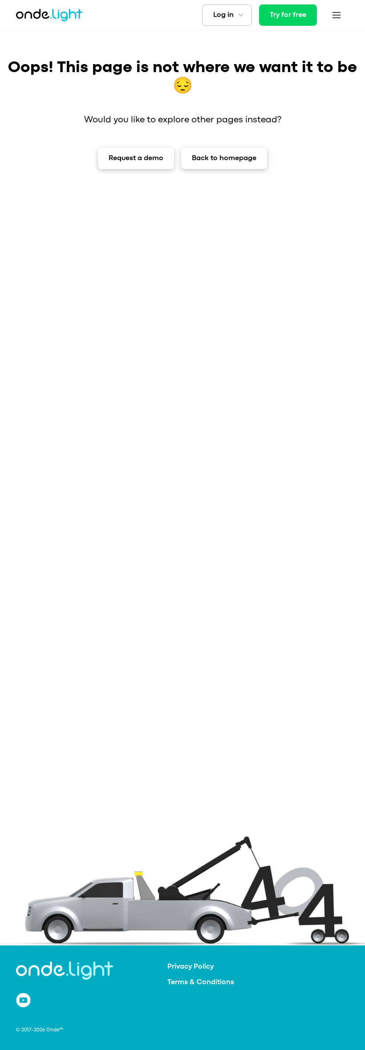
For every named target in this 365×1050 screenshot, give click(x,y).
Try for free (288, 15)
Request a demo (136, 158)
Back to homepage (224, 158)
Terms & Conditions (200, 982)
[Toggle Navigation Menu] (336, 15)
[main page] (49, 15)
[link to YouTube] (23, 1000)
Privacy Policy (190, 967)
